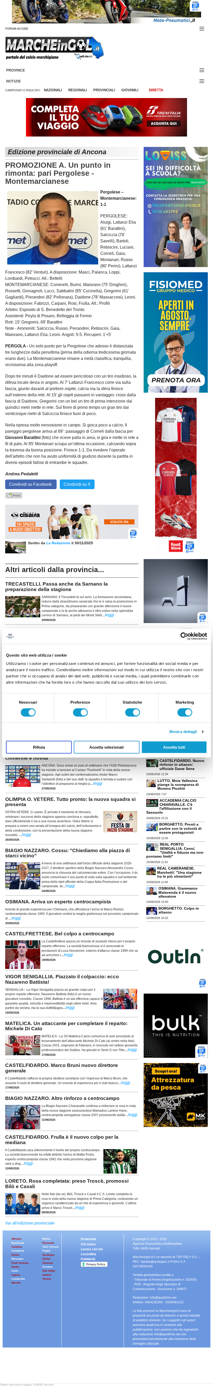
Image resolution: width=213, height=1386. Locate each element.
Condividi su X (77, 484)
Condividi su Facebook (31, 484)
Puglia (46, 1250)
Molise (46, 1238)
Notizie (20, 81)
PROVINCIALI (104, 90)
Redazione (88, 1239)
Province (22, 70)
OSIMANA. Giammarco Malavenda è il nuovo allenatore (178, 892)
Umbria (46, 1274)
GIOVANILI (129, 90)
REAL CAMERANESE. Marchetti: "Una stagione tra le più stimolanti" (179, 872)
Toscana (47, 1262)
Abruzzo (16, 1238)
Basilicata (17, 1242)
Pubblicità (88, 1259)
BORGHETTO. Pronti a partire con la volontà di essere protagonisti (180, 828)
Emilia (15, 1254)
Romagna (17, 1258)
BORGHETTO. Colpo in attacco (178, 910)
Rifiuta (39, 747)
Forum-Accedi (23, 28)
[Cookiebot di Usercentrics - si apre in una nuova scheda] (184, 636)
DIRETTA (156, 90)
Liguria (15, 1274)
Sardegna (48, 1254)
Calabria (16, 1246)
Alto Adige (48, 1270)
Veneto (46, 1278)
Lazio (14, 1270)
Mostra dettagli (183, 731)
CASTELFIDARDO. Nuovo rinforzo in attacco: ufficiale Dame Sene (181, 765)
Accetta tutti (174, 747)
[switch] (80, 712)
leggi (109, 615)
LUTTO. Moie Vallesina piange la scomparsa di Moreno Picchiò (178, 785)
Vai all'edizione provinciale (30, 1223)
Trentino (47, 1266)
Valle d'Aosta (50, 1246)
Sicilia (46, 1258)
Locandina (88, 1254)
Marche (16, 1282)
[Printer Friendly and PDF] (13, 495)
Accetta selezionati (106, 747)
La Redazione (58, 543)
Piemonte (48, 1242)
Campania (17, 1250)
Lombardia (18, 1278)
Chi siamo (88, 1244)
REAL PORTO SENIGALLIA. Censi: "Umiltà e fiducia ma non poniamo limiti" (174, 850)
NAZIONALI (53, 90)
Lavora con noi (92, 1249)
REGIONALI (77, 90)
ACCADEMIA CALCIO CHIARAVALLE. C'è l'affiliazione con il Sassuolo (171, 806)
